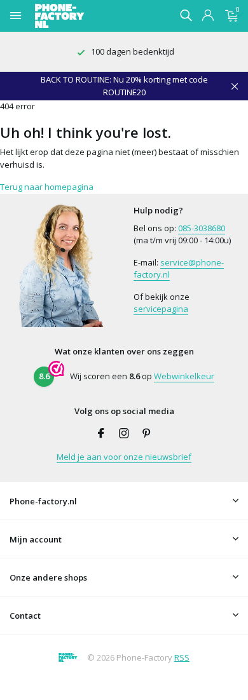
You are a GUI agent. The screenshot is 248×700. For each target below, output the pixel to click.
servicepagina (161, 308)
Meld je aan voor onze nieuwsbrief (124, 456)
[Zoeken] (185, 15)
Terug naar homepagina (46, 186)
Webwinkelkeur (184, 376)
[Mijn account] (208, 16)
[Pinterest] (147, 433)
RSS (181, 657)
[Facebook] (101, 433)
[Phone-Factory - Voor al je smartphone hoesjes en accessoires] (82, 16)
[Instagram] (124, 433)
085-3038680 (201, 228)
